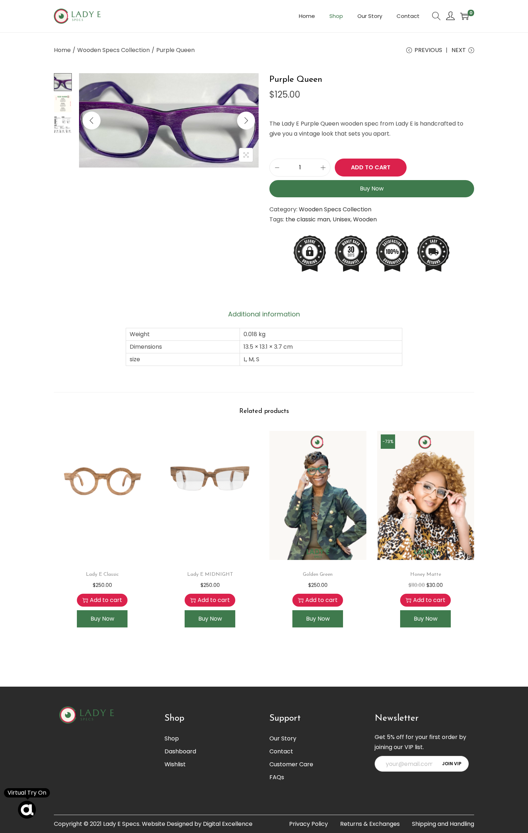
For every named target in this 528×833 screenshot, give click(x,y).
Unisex (342, 219)
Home (62, 50)
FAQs (276, 777)
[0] (464, 16)
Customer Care (291, 764)
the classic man (308, 219)
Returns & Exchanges (370, 824)
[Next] (246, 121)
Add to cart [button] (106, 600)
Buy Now (372, 188)
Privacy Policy (308, 824)
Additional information (264, 314)
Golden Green (318, 574)
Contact (281, 751)
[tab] (264, 314)
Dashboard (180, 751)
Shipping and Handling (443, 824)
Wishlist (175, 764)
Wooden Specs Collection (113, 50)
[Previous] (92, 121)
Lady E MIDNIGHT (210, 574)
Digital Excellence (228, 824)
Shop (172, 738)
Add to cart (370, 167)
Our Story (282, 738)
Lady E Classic (102, 574)
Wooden (365, 219)
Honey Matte (425, 574)
